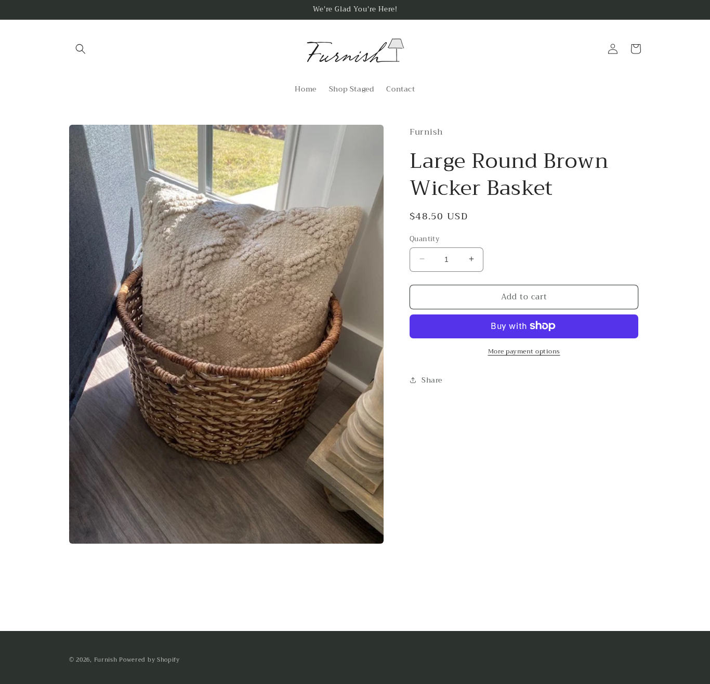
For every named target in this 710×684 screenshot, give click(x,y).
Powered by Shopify (149, 660)
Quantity (424, 238)
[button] (80, 48)
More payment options (524, 351)
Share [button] (432, 379)
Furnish (107, 660)
